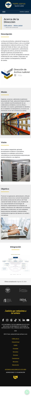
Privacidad (15, 348)
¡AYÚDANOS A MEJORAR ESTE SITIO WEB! (15, 369)
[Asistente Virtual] (27, 392)
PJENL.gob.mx (8, 25)
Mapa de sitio (15, 365)
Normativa (15, 351)
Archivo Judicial (24, 11)
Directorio (15, 355)
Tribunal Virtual (15, 342)
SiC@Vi (15, 345)
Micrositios (15, 361)
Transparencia (15, 358)
